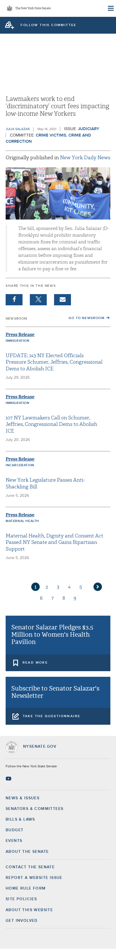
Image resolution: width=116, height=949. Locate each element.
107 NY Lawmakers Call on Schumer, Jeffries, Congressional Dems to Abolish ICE (51, 424)
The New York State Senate (33, 8)
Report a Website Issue (34, 878)
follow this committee (48, 25)
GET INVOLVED (22, 921)
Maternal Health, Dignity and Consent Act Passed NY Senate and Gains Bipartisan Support (54, 542)
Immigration (18, 341)
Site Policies (21, 899)
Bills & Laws (20, 819)
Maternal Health (22, 521)
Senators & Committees (34, 809)
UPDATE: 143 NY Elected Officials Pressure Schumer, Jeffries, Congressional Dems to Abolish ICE (54, 362)
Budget (14, 830)
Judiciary (88, 129)
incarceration (20, 465)
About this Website (29, 910)
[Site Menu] (110, 8)
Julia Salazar (18, 129)
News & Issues (22, 798)
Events (14, 841)
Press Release (20, 335)
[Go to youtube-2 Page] (9, 778)
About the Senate (27, 852)
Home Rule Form (26, 888)
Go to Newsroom (86, 318)
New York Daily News (85, 157)
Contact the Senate (30, 867)
